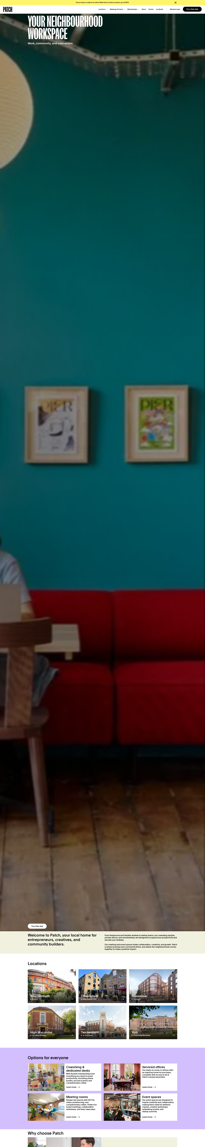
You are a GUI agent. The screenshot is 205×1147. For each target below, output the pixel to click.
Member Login (175, 9)
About (144, 9)
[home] (8, 9)
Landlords (159, 9)
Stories (151, 9)
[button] (102, 9)
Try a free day (37, 926)
